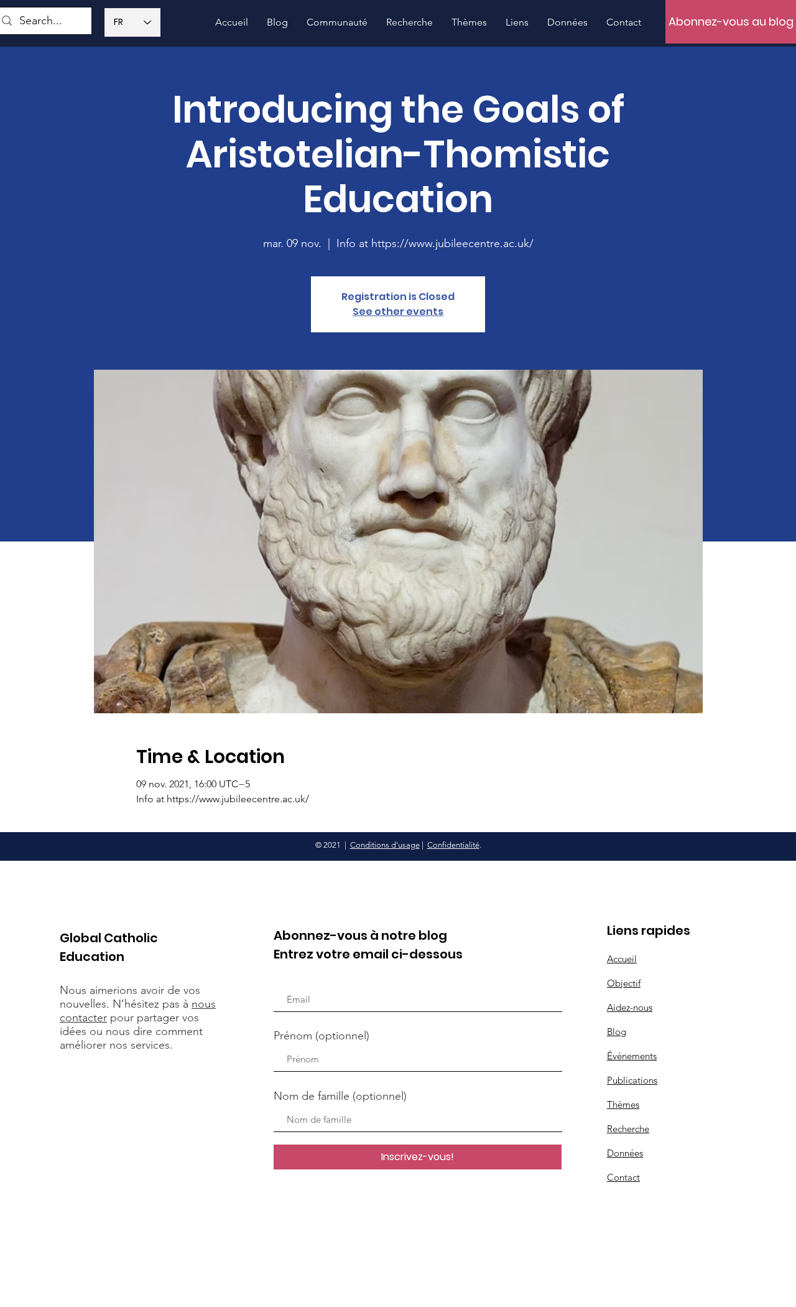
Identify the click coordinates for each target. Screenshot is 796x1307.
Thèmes (623, 1104)
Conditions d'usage (385, 845)
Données (625, 1153)
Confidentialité (453, 845)
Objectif (624, 983)
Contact (623, 1177)
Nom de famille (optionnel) (340, 1096)
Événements (632, 1056)
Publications (632, 1080)
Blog (616, 1032)
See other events (398, 311)
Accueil (622, 959)
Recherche (628, 1129)
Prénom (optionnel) (321, 1035)
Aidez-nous (629, 1007)
